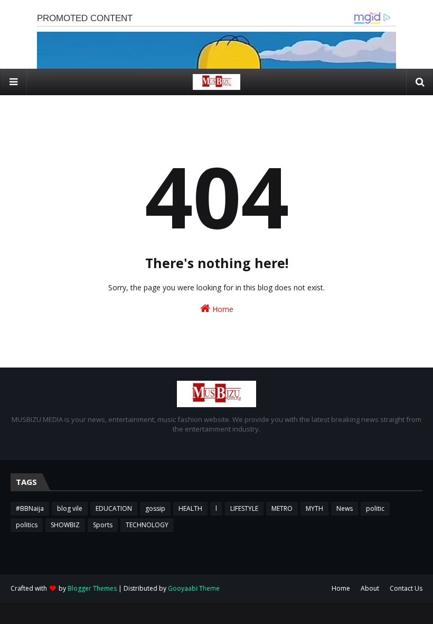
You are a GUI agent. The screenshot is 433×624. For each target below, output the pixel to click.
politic (375, 508)
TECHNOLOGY (147, 524)
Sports (102, 524)
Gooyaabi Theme (194, 588)
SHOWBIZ (65, 524)
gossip (155, 508)
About (370, 588)
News (344, 508)
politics (26, 524)
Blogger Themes (92, 588)
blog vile (69, 508)
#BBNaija (30, 508)
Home (221, 309)
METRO (282, 508)
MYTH (314, 508)
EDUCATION (114, 508)
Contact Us (406, 588)
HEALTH (190, 508)
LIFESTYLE (244, 508)
